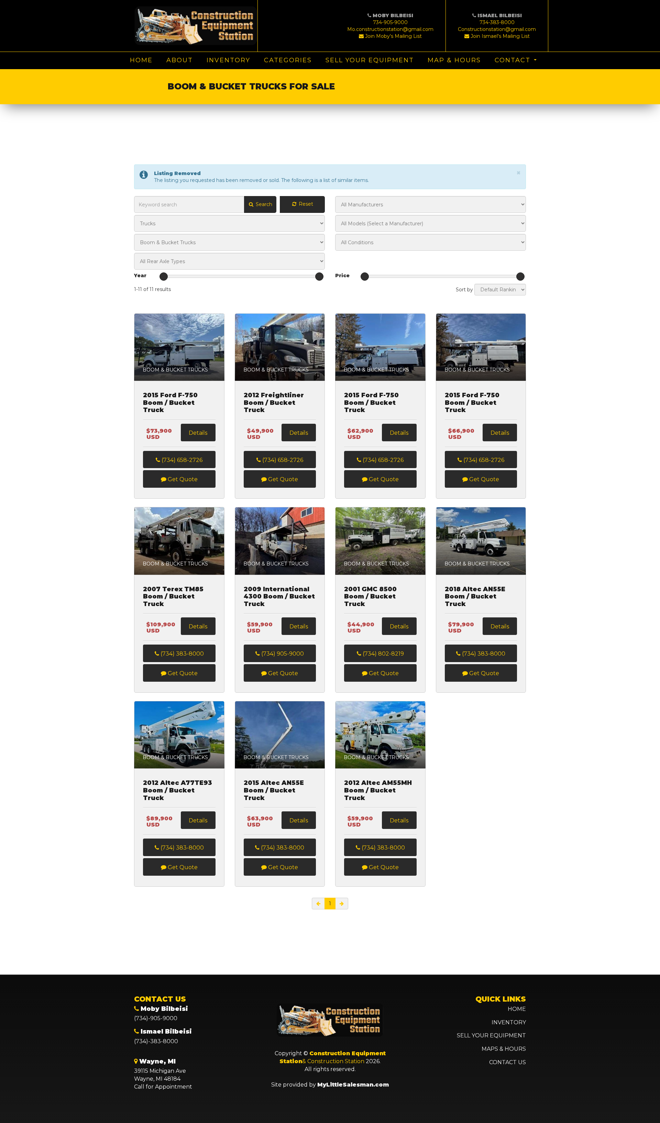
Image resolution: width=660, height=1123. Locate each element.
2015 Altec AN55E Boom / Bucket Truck (274, 790)
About (179, 60)
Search (263, 204)
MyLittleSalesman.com (353, 1084)
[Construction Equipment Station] (196, 26)
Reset (305, 204)
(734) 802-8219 (382, 653)
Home (141, 60)
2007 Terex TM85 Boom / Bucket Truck (173, 597)
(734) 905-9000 (282, 653)
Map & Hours (454, 60)
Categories (288, 60)
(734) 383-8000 (181, 653)
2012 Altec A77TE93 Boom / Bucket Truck (177, 790)
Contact (512, 60)
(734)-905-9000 (155, 1018)
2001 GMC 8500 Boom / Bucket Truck (370, 597)
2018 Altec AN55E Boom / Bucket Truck (475, 597)
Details (198, 433)
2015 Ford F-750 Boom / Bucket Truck (170, 403)
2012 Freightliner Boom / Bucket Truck (274, 403)
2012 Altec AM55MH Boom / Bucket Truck (378, 790)
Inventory (228, 60)
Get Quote (182, 479)
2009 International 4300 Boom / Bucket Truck (279, 597)
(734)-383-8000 (156, 1041)
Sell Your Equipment (370, 60)
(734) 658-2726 (181, 460)
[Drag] (164, 276)
